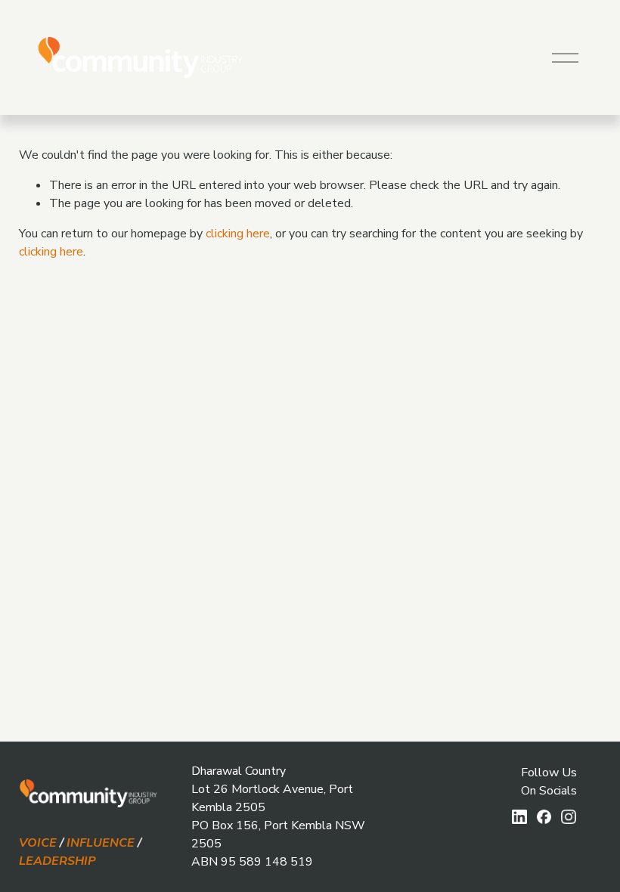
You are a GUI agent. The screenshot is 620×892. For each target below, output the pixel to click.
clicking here (238, 233)
